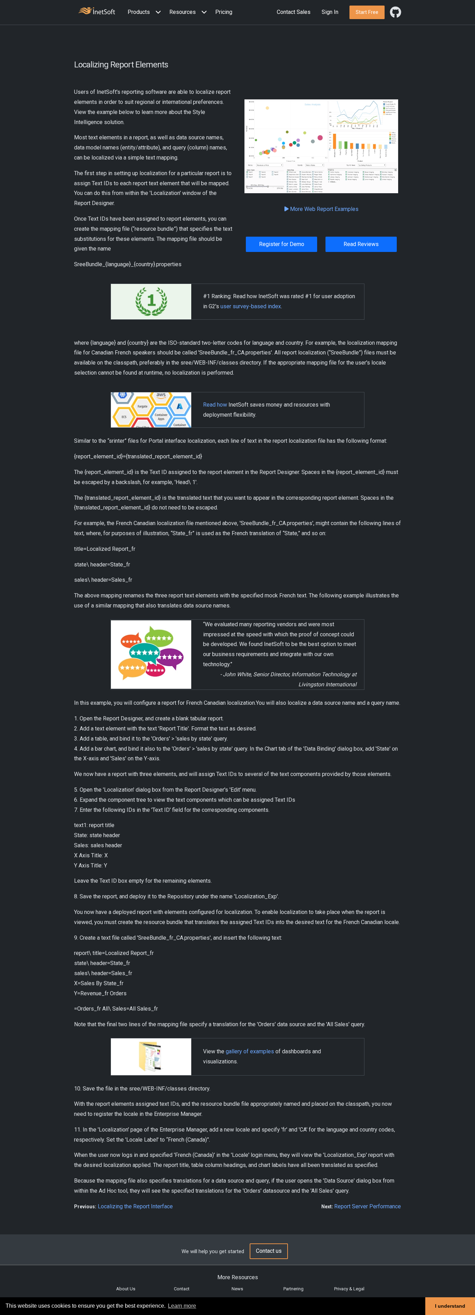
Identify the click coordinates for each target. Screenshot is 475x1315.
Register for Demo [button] (281, 244)
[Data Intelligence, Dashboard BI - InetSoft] (96, 11)
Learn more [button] (182, 1306)
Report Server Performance (367, 1206)
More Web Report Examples (324, 209)
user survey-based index (250, 306)
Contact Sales (294, 12)
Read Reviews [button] (361, 244)
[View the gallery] (151, 1056)
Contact (182, 1288)
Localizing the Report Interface (135, 1206)
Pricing (223, 12)
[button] (146, 12)
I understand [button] (450, 1306)
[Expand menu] (157, 12)
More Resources (237, 1277)
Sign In (330, 12)
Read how (215, 404)
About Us (125, 1288)
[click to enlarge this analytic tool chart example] (321, 146)
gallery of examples (250, 1051)
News (237, 1288)
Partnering (293, 1288)
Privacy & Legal (349, 1288)
